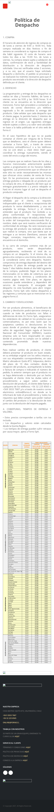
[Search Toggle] (39, 6)
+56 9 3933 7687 (9, 715)
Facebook (5, 773)
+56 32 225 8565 (9, 718)
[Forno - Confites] (18, 6)
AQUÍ (17, 736)
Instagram (10, 773)
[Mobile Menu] (5, 6)
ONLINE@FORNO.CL (11, 722)
